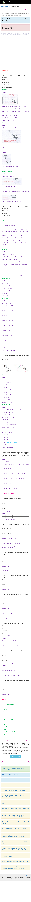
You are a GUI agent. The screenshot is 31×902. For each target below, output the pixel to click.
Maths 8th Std (8, 6)
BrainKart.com (11, 2)
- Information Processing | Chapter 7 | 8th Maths (15, 861)
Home (2, 6)
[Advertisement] (15, 52)
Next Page (25, 9)
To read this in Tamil (15, 756)
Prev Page (5, 9)
